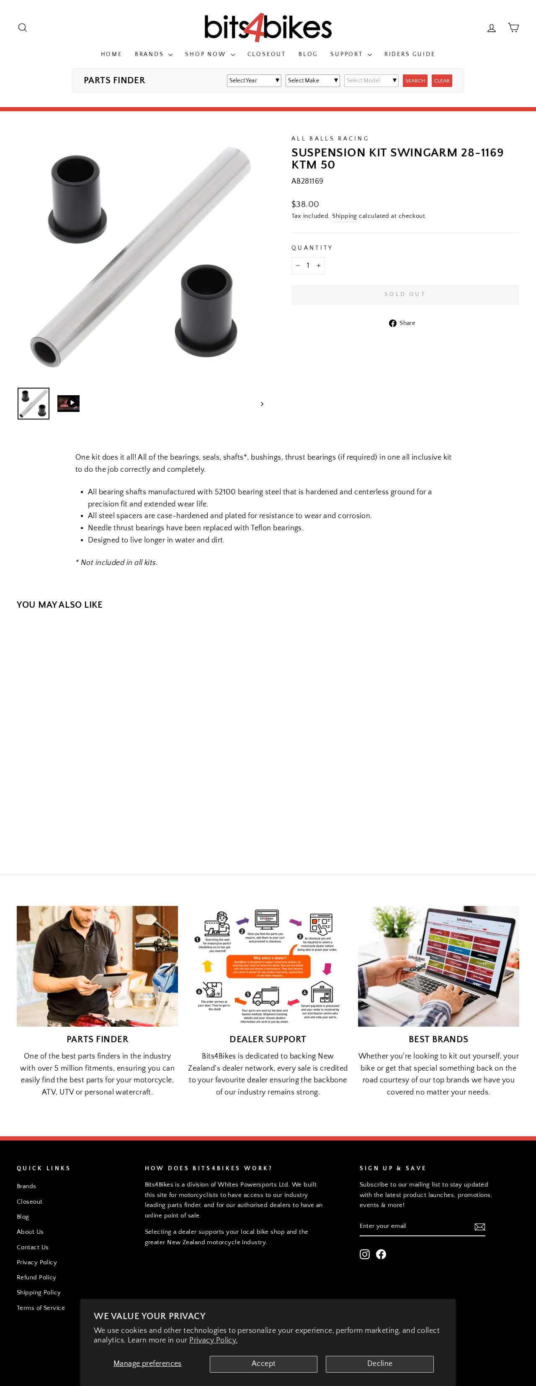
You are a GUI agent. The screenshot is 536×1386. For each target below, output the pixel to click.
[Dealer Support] (267, 966)
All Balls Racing (330, 139)
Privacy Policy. (213, 1340)
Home (111, 54)
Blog (308, 54)
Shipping (344, 216)
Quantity (312, 248)
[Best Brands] (438, 966)
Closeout (266, 54)
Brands (151, 54)
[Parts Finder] (97, 966)
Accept (264, 1364)
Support (347, 54)
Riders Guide (410, 54)
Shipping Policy (39, 1292)
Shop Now (206, 54)
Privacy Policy (37, 1262)
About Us (30, 1231)
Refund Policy (37, 1277)
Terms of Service (41, 1308)
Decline (380, 1364)
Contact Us (33, 1247)
